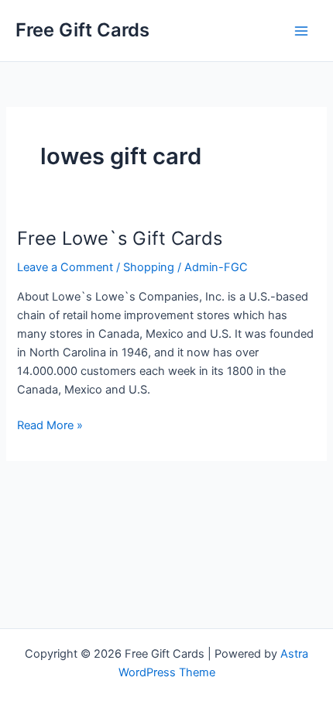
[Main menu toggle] (301, 31)
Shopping (148, 267)
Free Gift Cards (82, 30)
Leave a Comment (65, 267)
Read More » (50, 426)
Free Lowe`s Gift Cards (119, 238)
